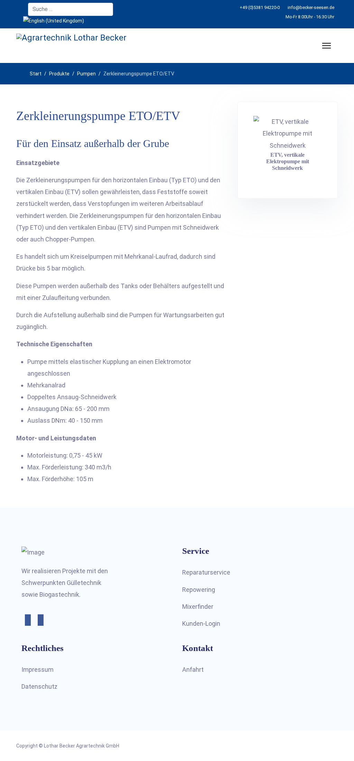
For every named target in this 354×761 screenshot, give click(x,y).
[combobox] (70, 9)
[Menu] (326, 45)
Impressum (37, 669)
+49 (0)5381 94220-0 (260, 7)
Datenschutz (39, 686)
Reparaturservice (206, 572)
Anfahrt (193, 669)
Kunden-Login (201, 623)
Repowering (198, 589)
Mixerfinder (197, 606)
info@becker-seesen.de (311, 7)
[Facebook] (18, 9)
